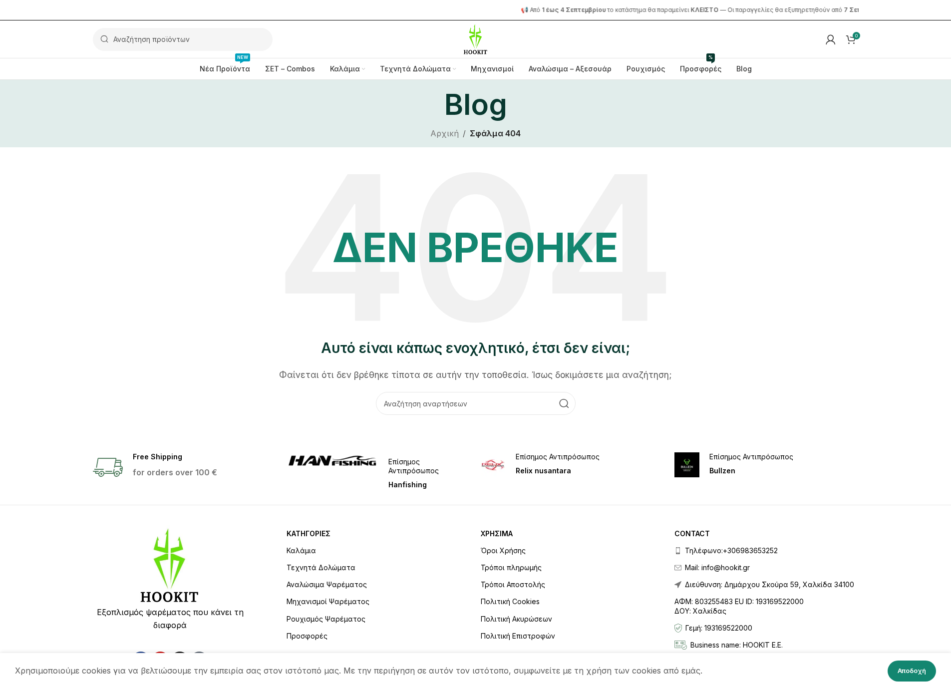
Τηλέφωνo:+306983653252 (731, 550)
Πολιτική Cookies (510, 601)
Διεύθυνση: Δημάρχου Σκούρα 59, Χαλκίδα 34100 (769, 584)
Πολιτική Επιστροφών (518, 636)
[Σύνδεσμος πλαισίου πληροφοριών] (379, 471)
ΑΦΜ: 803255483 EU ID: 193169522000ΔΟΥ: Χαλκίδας (739, 606)
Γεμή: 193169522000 (718, 628)
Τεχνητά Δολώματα (321, 567)
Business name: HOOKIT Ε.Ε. (736, 645)
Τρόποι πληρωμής (511, 567)
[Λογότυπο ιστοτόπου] (475, 38)
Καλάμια (301, 550)
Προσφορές (307, 636)
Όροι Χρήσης (503, 550)
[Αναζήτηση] (564, 403)
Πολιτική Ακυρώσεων (516, 619)
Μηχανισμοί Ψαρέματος (328, 601)
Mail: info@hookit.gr (717, 567)
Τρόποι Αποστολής (513, 584)
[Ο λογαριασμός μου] (831, 39)
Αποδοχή (912, 671)
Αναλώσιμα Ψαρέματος (327, 584)
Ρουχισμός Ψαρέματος (326, 619)
